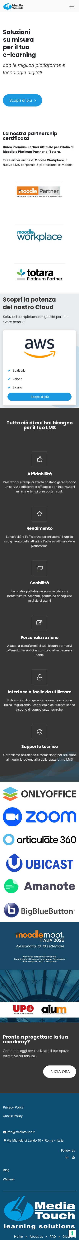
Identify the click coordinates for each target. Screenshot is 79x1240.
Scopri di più (21, 100)
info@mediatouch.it (21, 1132)
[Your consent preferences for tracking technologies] (72, 1233)
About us (36, 1236)
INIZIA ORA (59, 1071)
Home (18, 1236)
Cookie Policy (13, 1116)
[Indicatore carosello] (29, 1015)
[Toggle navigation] (71, 6)
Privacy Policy (13, 1107)
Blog (6, 1170)
